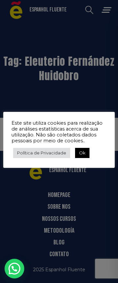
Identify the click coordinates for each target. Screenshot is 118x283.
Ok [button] (82, 152)
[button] (14, 268)
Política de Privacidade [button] (41, 152)
